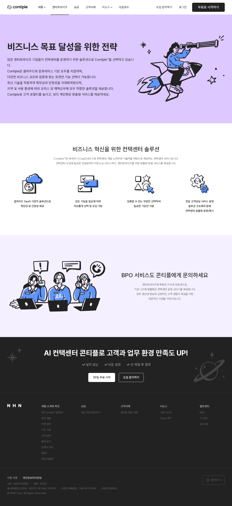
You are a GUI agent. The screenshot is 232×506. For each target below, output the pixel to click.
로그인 (183, 7)
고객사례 (91, 7)
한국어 (214, 480)
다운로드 (124, 7)
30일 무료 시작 (102, 377)
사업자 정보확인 (109, 488)
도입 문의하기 (164, 7)
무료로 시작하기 (208, 7)
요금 (76, 7)
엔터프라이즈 (59, 7)
